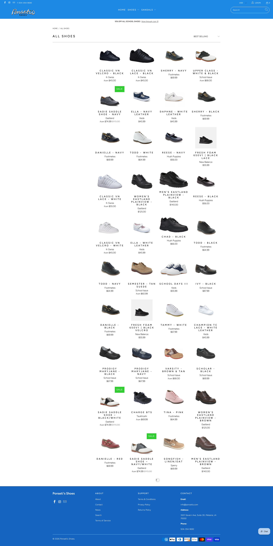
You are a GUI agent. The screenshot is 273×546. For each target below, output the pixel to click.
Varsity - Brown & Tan (173, 353)
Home (122, 10)
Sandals (147, 10)
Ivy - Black (205, 269)
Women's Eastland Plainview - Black (141, 181)
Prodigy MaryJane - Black (109, 353)
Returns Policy (144, 510)
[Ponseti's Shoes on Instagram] (9, 3)
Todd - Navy (109, 269)
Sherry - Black (205, 96)
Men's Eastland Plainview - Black (173, 179)
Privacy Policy (144, 504)
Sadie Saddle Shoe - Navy (109, 96)
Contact (99, 504)
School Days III (173, 269)
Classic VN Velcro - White (109, 228)
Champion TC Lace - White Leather (205, 310)
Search (98, 515)
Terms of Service (103, 520)
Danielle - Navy (109, 137)
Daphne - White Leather (173, 96)
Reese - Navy (173, 137)
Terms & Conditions (147, 499)
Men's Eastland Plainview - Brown (205, 444)
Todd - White (141, 137)
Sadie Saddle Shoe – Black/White (109, 397)
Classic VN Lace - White (109, 181)
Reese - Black (205, 181)
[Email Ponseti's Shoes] (14, 3)
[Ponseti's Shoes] (23, 12)
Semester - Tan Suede (141, 269)
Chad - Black (173, 225)
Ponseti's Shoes (67, 539)
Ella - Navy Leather (141, 96)
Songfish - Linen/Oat (173, 444)
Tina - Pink (173, 397)
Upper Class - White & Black (205, 55)
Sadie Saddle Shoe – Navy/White (141, 444)
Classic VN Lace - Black (141, 55)
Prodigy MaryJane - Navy (141, 353)
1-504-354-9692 (24, 3)
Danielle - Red (109, 444)
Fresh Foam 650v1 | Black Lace (205, 137)
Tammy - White (173, 310)
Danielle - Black (109, 310)
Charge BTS (141, 397)
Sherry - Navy (173, 55)
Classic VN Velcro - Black (109, 55)
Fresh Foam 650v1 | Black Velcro (141, 310)
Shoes (132, 10)
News (98, 510)
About (98, 499)
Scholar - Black (205, 353)
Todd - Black (205, 228)
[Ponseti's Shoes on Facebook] (5, 3)
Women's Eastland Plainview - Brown (205, 397)
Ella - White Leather (141, 228)
